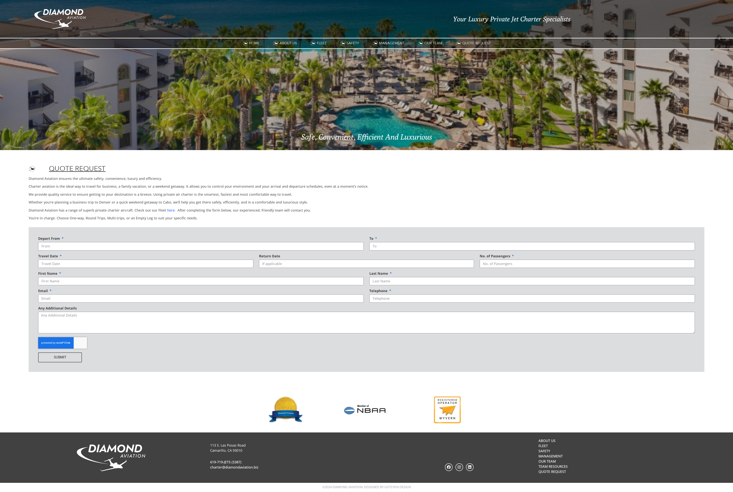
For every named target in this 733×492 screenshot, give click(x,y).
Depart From (49, 239)
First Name (48, 274)
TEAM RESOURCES (553, 466)
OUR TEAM (547, 461)
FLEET (543, 446)
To (371, 239)
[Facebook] (449, 467)
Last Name (379, 274)
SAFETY (544, 451)
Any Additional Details (57, 308)
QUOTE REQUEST (552, 471)
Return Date (269, 256)
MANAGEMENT (550, 456)
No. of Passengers (495, 256)
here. (171, 210)
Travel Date (48, 256)
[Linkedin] (470, 467)
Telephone (378, 291)
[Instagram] (459, 467)
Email (43, 291)
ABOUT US (546, 440)
